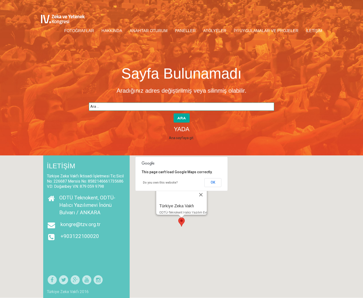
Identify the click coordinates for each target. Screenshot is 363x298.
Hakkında (111, 31)
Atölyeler (214, 31)
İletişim (314, 31)
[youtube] (86, 280)
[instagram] (98, 280)
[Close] (201, 195)
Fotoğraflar (79, 31)
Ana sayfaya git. (181, 138)
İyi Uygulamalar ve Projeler (266, 31)
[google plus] (75, 280)
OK (213, 182)
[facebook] (52, 280)
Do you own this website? (160, 182)
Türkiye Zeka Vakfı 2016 (68, 291)
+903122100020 (79, 236)
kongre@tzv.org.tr (80, 224)
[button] (181, 222)
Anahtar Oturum (148, 31)
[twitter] (64, 280)
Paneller (185, 31)
